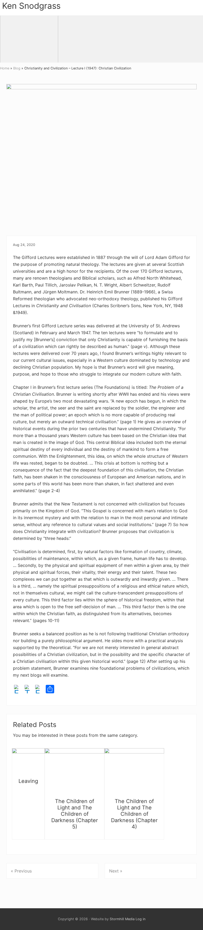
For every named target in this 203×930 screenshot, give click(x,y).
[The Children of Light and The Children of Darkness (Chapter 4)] (134, 770)
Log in (140, 919)
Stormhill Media (122, 919)
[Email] (39, 690)
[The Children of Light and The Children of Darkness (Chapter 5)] (74, 770)
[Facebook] (18, 690)
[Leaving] (28, 760)
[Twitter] (29, 690)
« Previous (21, 871)
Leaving (28, 781)
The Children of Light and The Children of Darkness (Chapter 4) (134, 814)
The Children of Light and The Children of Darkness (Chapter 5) (74, 814)
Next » (115, 871)
